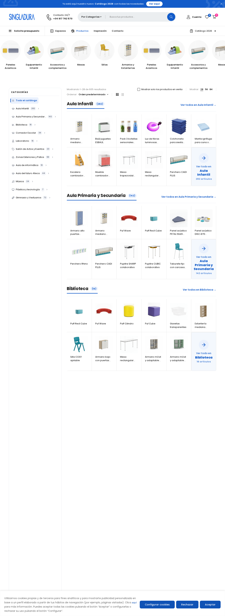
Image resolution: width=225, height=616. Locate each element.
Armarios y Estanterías (128, 66)
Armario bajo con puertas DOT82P (102, 360)
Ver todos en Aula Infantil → (198, 105)
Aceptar (210, 604)
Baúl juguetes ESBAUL (103, 140)
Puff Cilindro (127, 323)
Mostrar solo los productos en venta (161, 89)
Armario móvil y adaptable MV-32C (153, 360)
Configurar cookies (157, 604)
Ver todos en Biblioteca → (199, 289)
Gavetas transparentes (178, 325)
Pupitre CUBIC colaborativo (153, 265)
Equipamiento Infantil (34, 66)
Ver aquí (154, 3)
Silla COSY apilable (76, 358)
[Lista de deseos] (207, 17)
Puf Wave (125, 230)
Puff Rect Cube (153, 230)
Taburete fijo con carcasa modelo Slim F (178, 267)
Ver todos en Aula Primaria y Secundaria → (188, 197)
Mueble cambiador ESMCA (101, 175)
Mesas (81, 64)
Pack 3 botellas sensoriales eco (128, 142)
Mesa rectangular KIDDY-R (152, 175)
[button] (203, 31)
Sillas (104, 64)
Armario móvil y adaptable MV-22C (178, 360)
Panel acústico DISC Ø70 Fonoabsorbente (204, 234)
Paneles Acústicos (10, 66)
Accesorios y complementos (57, 66)
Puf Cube (150, 323)
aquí (134, 602)
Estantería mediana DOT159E (200, 327)
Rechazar (187, 604)
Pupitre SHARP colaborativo (128, 265)
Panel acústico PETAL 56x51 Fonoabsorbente (179, 234)
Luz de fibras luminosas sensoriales (152, 142)
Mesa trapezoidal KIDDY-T (126, 175)
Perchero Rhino (79, 263)
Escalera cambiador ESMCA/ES (76, 175)
